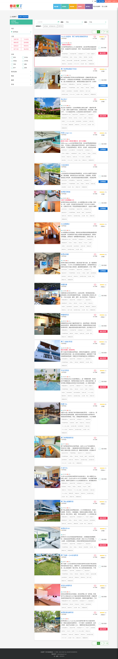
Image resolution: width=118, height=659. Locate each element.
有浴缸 (26, 57)
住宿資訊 (64, 6)
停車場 (26, 61)
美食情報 (72, 6)
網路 (25, 64)
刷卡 (14, 67)
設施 (12, 54)
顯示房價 (103, 47)
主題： (86, 22)
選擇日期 (60, 26)
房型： (63, 22)
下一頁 (106, 31)
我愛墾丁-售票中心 (112, 1)
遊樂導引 (80, 6)
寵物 (25, 67)
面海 (14, 57)
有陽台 (15, 61)
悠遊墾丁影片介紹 (95, 1)
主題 (12, 36)
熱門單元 (88, 6)
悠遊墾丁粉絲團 (92, 1)
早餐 (14, 64)
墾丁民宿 (101, 1)
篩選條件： (39, 26)
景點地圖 (56, 6)
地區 (12, 28)
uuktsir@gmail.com (61, 654)
